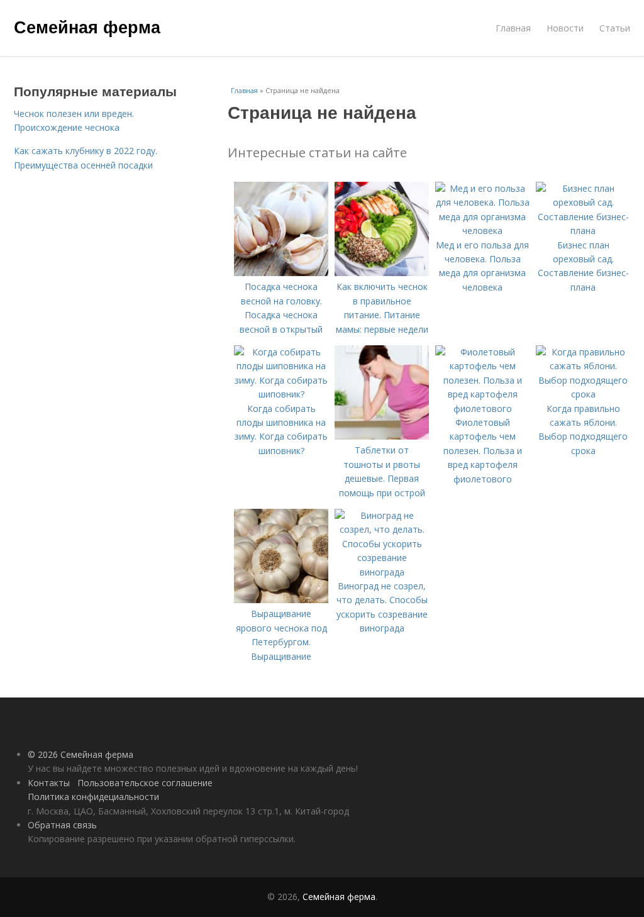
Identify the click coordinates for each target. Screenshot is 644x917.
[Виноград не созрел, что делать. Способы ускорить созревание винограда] (382, 572)
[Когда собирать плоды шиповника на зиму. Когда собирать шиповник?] (281, 394)
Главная (513, 28)
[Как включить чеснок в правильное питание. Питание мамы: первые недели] (382, 273)
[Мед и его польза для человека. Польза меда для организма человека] (482, 230)
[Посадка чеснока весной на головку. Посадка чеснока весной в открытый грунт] (281, 273)
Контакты (49, 783)
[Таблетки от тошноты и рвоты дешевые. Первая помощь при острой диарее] (382, 436)
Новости (565, 28)
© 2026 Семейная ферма (80, 754)
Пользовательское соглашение (145, 783)
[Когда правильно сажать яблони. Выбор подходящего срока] (583, 394)
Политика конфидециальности (93, 797)
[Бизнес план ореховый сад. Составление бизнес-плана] (583, 230)
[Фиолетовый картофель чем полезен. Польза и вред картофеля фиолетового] (482, 408)
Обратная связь (62, 825)
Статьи (614, 28)
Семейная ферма (87, 26)
